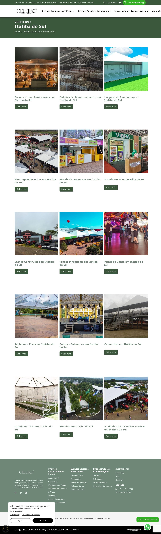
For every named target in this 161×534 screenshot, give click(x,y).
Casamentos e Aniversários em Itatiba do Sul (35, 98)
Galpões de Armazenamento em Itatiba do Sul (80, 98)
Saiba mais (21, 107)
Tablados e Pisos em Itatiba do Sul (34, 345)
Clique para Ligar (114, 3)
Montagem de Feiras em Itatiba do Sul (35, 181)
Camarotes (52, 481)
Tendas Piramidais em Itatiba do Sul (79, 263)
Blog (117, 476)
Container (97, 475)
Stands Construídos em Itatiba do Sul (34, 263)
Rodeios (51, 496)
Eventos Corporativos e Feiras (57, 11)
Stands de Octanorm (57, 503)
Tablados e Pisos (77, 489)
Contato (119, 480)
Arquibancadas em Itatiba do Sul (33, 428)
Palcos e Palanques (79, 482)
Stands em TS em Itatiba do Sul (124, 179)
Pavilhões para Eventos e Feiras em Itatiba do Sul (124, 428)
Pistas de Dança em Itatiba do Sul (123, 263)
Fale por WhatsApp (135, 3)
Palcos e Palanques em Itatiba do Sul (79, 345)
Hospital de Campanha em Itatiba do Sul (121, 98)
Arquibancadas (54, 478)
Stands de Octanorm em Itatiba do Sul (80, 181)
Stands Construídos (56, 499)
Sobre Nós (120, 473)
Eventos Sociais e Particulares (93, 11)
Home (18, 31)
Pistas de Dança (77, 486)
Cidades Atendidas (31, 31)
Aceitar (42, 520)
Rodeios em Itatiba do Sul (76, 426)
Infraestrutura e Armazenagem (130, 11)
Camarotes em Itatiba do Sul (123, 344)
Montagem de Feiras (57, 485)
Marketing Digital (44, 529)
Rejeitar (20, 520)
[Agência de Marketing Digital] (134, 530)
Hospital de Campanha (102, 486)
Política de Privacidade (31, 515)
